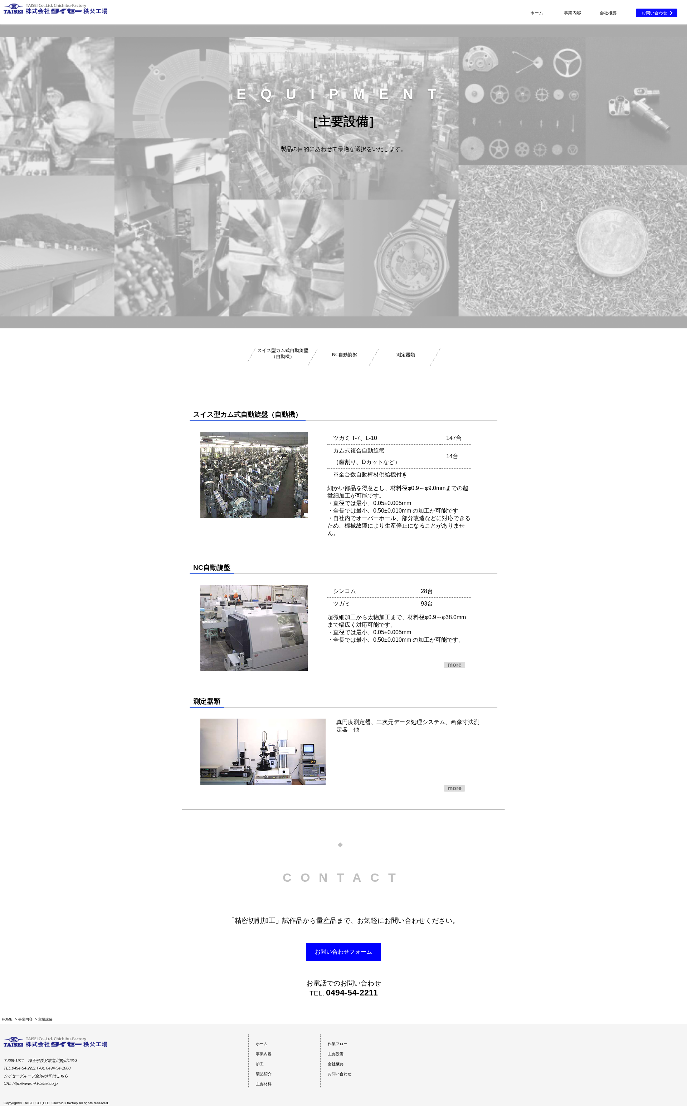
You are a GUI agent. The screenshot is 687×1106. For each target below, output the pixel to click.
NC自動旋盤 (344, 354)
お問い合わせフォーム (343, 952)
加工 (260, 1064)
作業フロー (337, 1044)
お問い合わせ (654, 12)
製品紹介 (264, 1074)
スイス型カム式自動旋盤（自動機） (282, 353)
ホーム (536, 12)
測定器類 (405, 354)
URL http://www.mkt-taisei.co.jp (31, 1083)
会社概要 (608, 12)
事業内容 (25, 1019)
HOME (7, 1019)
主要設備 (336, 1054)
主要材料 (264, 1084)
